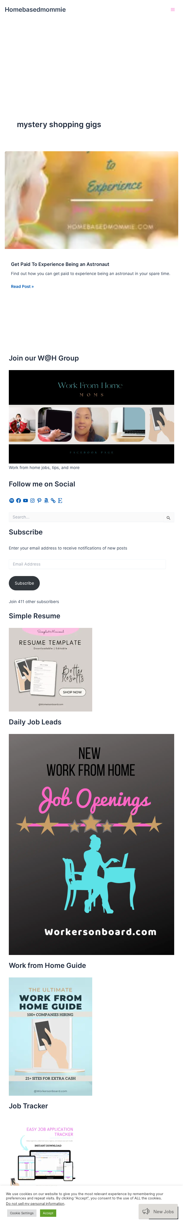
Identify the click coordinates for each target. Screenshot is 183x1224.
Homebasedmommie (35, 9)
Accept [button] (48, 1213)
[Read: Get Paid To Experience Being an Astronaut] (91, 199)
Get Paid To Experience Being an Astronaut (60, 264)
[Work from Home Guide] (50, 1036)
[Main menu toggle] (173, 9)
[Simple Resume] (50, 669)
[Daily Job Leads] (91, 844)
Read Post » (22, 287)
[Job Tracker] (44, 1153)
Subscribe (24, 583)
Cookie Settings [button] (22, 1213)
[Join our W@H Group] (91, 416)
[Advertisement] (91, 55)
